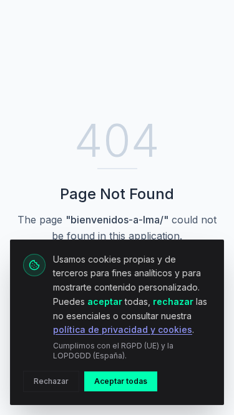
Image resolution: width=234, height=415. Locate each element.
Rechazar (51, 381)
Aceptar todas (120, 381)
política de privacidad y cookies (122, 329)
